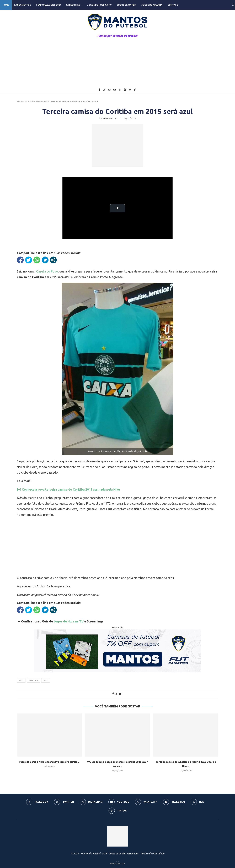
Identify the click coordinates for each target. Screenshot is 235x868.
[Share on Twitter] (116, 693)
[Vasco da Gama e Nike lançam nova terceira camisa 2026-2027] (49, 735)
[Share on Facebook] (113, 693)
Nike (46, 680)
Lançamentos (22, 5)
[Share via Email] (120, 693)
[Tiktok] (135, 89)
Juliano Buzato (110, 118)
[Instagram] (109, 89)
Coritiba (33, 680)
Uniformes (42, 101)
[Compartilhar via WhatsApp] (36, 260)
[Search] (233, 5)
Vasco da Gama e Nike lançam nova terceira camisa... (49, 762)
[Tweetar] (28, 260)
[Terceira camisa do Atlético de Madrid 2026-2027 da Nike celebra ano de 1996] (185, 735)
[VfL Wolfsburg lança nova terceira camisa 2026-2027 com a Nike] (117, 735)
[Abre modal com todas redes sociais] (53, 260)
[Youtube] (114, 89)
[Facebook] (99, 89)
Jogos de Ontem (126, 5)
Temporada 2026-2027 (48, 5)
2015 (21, 680)
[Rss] (130, 89)
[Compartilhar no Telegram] (45, 260)
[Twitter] (104, 89)
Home (6, 5)
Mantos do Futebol (26, 101)
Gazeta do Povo (47, 271)
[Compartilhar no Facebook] (20, 260)
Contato (173, 5)
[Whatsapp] (120, 89)
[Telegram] (125, 89)
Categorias (73, 5)
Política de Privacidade (152, 853)
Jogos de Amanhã (151, 5)
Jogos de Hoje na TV (99, 5)
